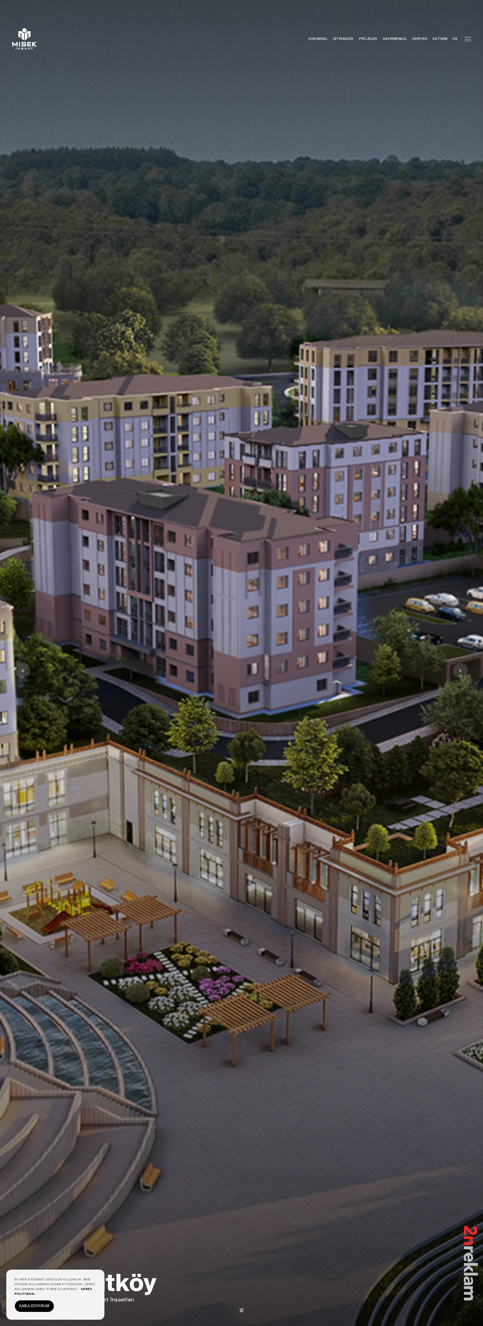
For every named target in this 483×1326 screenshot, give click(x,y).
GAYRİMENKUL (395, 39)
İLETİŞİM (440, 39)
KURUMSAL (318, 39)
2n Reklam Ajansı (471, 1226)
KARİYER (420, 39)
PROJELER (368, 39)
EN (455, 39)
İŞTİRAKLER (343, 39)
